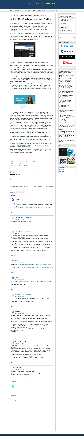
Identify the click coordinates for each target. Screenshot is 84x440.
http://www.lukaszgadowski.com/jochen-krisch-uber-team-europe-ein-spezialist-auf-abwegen (31, 207)
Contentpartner (45, 8)
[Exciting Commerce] (42, 4)
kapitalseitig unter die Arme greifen (35, 126)
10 (31, 20)
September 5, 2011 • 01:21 (19, 219)
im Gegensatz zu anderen (34, 86)
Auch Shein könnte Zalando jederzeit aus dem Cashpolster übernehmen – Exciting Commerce (66, 101)
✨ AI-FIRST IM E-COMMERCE (14, 10)
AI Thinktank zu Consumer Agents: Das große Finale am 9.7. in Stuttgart (66, 95)
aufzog (37, 71)
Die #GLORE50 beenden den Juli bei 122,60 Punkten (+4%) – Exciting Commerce (66, 133)
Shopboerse (22, 192)
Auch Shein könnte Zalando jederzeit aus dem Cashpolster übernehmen (66, 80)
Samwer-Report (26, 146)
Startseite (12, 15)
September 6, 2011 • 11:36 (19, 313)
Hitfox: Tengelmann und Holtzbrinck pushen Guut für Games (24, 161)
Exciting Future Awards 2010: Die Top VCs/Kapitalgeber (23, 168)
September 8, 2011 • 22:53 (19, 369)
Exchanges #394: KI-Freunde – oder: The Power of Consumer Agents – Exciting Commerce (66, 85)
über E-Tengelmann (39, 143)
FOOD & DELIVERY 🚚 (41, 10)
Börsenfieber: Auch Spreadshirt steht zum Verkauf (22, 163)
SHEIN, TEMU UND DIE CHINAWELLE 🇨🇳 (28, 10)
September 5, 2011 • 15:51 (19, 262)
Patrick (60, 139)
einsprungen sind (27, 139)
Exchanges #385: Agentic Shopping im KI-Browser (64, 88)
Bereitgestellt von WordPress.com (13, 435)
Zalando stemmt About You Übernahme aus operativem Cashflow (65, 128)
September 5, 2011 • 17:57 (19, 296)
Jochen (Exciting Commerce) (23, 217)
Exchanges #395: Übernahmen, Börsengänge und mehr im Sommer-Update (66, 119)
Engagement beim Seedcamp (16, 128)
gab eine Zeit (14, 33)
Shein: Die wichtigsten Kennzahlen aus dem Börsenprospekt (64, 105)
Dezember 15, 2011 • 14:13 (19, 387)
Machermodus (25, 64)
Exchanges (29, 8)
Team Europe (41, 23)
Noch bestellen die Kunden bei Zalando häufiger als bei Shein (66, 110)
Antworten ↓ (14, 213)
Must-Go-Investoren (39, 135)
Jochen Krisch (15, 20)
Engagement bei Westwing (32, 131)
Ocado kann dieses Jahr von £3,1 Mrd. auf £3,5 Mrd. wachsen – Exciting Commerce (66, 73)
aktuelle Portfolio (22, 76)
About (12, 8)
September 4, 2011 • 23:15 (19, 200)
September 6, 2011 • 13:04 (19, 343)
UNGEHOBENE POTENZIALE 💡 (52, 10)
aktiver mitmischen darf (32, 125)
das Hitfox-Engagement (17, 131)
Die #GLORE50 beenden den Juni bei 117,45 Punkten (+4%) (66, 135)
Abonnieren (64, 27)
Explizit (37, 8)
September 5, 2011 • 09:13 (19, 233)
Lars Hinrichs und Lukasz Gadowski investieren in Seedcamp (24, 165)
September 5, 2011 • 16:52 (19, 279)
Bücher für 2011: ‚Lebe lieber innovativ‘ (19, 186)
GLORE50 (54, 8)
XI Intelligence (20, 8)
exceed (17, 15)
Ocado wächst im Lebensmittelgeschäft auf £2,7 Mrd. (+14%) (67, 75)
